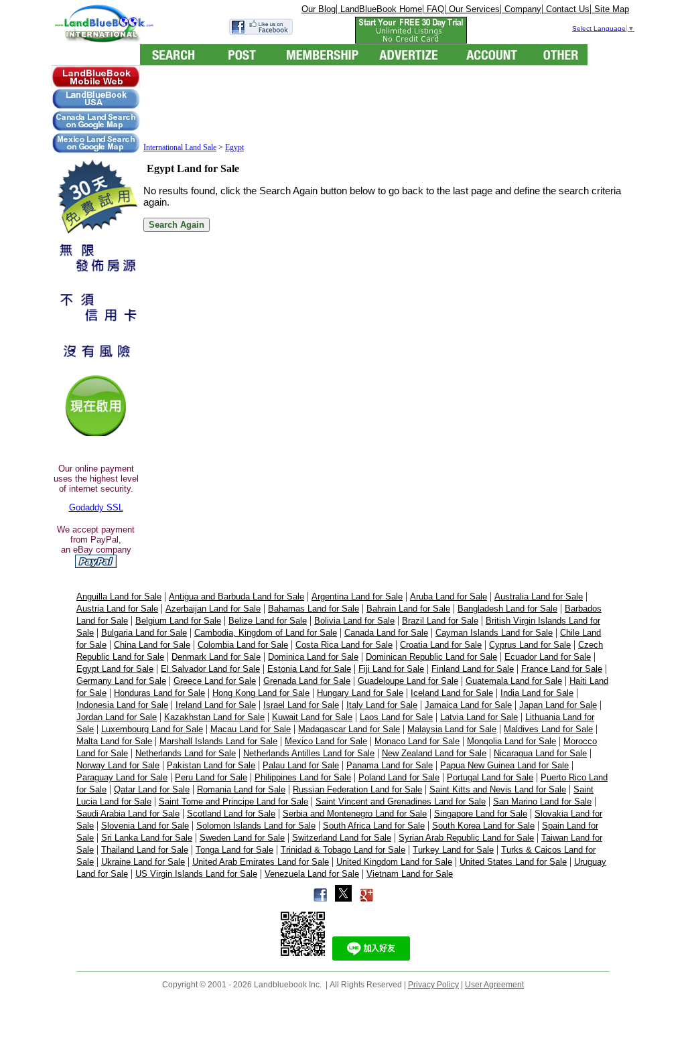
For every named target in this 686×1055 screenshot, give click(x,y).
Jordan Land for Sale (116, 717)
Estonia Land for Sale (309, 669)
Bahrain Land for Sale (408, 609)
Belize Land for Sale (267, 621)
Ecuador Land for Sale (547, 657)
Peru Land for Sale (211, 777)
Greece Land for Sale (215, 681)
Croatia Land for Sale (441, 645)
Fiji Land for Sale (391, 669)
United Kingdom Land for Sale (394, 862)
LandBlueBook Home (380, 9)
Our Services (473, 9)
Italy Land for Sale (381, 705)
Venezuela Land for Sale (312, 874)
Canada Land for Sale (386, 633)
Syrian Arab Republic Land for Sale (466, 838)
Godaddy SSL (96, 507)
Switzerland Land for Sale (341, 838)
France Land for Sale (561, 669)
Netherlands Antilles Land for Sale (308, 753)
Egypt (234, 147)
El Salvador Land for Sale (210, 669)
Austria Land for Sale (117, 609)
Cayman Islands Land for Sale (494, 633)
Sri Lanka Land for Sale (146, 838)
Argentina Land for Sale (357, 596)
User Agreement (494, 984)
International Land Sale (179, 147)
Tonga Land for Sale (234, 850)
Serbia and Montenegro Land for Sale (355, 813)
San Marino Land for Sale (542, 801)
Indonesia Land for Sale (122, 705)
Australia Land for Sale (538, 596)
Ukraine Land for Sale (143, 862)
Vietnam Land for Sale (409, 874)
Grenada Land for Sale (306, 681)
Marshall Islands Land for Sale (218, 741)
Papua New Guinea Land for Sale (504, 765)
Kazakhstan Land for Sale (214, 717)
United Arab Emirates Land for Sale (260, 862)
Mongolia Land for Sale (511, 741)
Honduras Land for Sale (159, 693)
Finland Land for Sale (472, 669)
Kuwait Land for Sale (312, 717)
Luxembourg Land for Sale (152, 729)
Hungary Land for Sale (360, 693)
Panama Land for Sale (389, 765)
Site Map (610, 9)
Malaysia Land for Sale (451, 729)
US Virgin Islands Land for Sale (196, 874)
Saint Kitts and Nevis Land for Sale (497, 789)
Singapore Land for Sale (480, 813)
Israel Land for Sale (301, 705)
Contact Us (566, 9)
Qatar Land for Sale (152, 789)
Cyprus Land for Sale (530, 645)
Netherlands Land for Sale (185, 753)
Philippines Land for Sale (303, 777)
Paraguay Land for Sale (121, 777)
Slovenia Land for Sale (145, 826)
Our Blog (318, 9)
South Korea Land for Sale (483, 826)
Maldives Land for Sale (548, 729)
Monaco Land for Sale (417, 741)
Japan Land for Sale (558, 705)
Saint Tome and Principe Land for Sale (233, 801)
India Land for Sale (536, 693)
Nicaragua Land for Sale (540, 753)
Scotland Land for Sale (231, 813)
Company (521, 9)
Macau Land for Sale (250, 729)
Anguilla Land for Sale (118, 596)
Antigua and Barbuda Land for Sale (236, 596)
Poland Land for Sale (398, 777)
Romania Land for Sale (241, 789)
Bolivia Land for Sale (354, 621)
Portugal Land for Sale (490, 777)
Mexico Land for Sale (326, 741)
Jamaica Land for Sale (468, 705)
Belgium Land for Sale (178, 621)
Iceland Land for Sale (452, 693)
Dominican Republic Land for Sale (431, 657)
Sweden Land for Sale (242, 838)
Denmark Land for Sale (216, 657)
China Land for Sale (152, 645)
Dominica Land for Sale (313, 657)
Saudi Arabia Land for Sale (128, 813)
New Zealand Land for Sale (434, 753)
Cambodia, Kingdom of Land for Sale (265, 633)
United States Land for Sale (513, 862)
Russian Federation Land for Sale (357, 789)
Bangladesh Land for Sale (507, 609)
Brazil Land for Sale (440, 621)
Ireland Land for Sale (216, 705)
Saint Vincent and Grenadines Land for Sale (401, 801)
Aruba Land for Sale (448, 596)
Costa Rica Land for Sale (344, 645)
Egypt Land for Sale (114, 669)
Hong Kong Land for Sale (261, 693)
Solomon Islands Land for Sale (256, 826)
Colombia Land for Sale (243, 645)
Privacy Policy (433, 984)
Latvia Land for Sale (479, 717)
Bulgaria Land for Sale (144, 633)
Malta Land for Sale (114, 741)
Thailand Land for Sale (144, 850)
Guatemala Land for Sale (514, 681)
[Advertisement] (387, 106)
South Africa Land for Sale (374, 826)
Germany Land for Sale (121, 681)
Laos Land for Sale (396, 717)
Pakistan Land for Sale (211, 765)
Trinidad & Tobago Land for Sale (343, 850)
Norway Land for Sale (117, 765)
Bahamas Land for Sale (313, 609)
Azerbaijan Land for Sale (213, 609)
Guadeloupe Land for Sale (408, 681)
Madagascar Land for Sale (349, 729)
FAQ (434, 9)
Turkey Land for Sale (453, 850)
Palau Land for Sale (301, 765)
